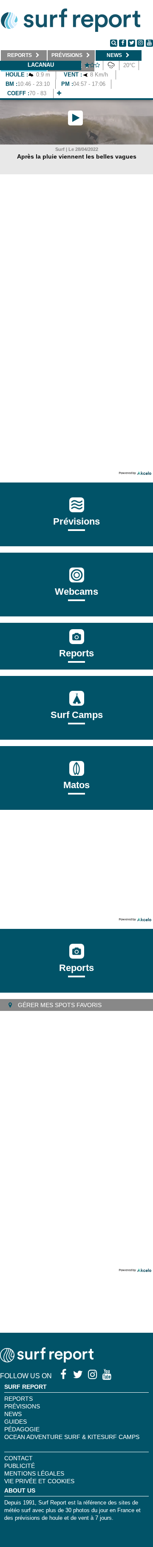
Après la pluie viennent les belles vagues (76, 156)
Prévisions (22, 1406)
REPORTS (18, 1398)
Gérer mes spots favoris (59, 1005)
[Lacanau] (59, 93)
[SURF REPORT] (47, 1360)
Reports (76, 653)
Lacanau (41, 65)
